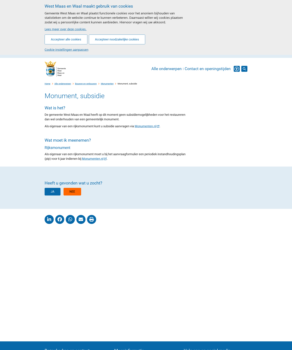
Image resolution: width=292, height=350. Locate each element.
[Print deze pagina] (91, 219)
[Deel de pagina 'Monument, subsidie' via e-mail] (81, 219)
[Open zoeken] (244, 69)
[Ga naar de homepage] (55, 69)
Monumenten (107, 83)
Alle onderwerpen (62, 83)
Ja (52, 191)
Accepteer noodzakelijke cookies (117, 39)
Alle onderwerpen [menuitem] (166, 69)
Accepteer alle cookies (66, 39)
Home (47, 83)
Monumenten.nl (145, 126)
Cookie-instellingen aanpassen (66, 50)
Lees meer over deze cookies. (66, 29)
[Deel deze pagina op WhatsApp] (70, 219)
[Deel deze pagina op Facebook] (59, 219)
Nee (72, 191)
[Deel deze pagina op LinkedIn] (49, 219)
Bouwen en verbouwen (86, 83)
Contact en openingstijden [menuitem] (208, 69)
